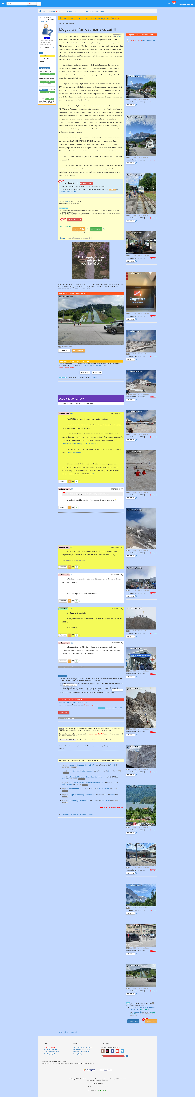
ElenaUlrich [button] (63, 609)
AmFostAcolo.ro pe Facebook (67, 1032)
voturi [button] (94, 377)
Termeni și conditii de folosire (83, 1047)
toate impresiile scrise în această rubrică (78, 814)
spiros (112, 795)
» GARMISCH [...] (72, 11)
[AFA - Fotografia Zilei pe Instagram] (108, 1050)
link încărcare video (75, 452)
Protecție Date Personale (81, 1052)
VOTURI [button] (153, 102)
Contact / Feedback (50, 1047)
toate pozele (137, 1012)
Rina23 (112, 765)
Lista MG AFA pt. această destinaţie (111, 807)
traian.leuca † (67, 785)
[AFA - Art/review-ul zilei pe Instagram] (103, 1050)
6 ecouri (63, 238)
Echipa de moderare (50, 1049)
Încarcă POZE (133, 1021)
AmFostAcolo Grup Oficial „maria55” (113, 1056)
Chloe (110, 771)
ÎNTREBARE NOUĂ (117, 690)
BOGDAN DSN (104, 789)
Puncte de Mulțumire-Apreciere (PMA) (91, 365)
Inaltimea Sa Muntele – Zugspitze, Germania (84, 777)
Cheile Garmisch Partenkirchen (79, 771)
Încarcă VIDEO (151, 1021)
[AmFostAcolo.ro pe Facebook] (113, 1050)
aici (93, 473)
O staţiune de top (75, 789)
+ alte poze (64, 351)
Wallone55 (44, 22)
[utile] (168, 3)
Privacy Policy (77, 1054)
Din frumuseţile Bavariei (76, 800)
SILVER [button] (47, 47)
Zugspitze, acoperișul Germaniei (81, 795)
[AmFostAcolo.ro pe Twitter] (123, 1050)
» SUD (61, 11)
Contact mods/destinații (51, 1052)
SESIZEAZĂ (77, 229)
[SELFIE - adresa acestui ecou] (76, 481)
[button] (73, 481)
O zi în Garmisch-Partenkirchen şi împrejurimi (84, 18)
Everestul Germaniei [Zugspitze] (81, 765)
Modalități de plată (50, 1054)
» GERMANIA (52, 11)
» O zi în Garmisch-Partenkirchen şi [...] (93, 11)
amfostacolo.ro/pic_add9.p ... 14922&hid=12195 (80, 443)
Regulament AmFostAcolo (81, 1049)
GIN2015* (106, 800)
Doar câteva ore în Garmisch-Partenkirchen (85, 783)
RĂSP (63, 481)
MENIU (115, 18)
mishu (64, 779)
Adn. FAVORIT (96, 229)
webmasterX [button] (64, 414)
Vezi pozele (79, 351)
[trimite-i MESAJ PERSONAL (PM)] (72, 414)
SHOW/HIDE (118, 708)
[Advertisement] (47, 138)
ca (147, 40)
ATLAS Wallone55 (73, 219)
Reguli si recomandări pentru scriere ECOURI (72, 702)
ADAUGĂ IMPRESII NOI (69, 685)
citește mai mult (67, 191)
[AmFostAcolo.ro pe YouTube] (118, 1050)
